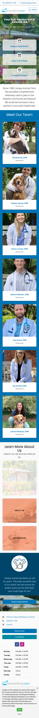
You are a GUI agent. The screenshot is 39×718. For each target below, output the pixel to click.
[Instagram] (22, 644)
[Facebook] (17, 644)
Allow (20, 710)
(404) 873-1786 (19, 34)
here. (13, 706)
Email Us (9, 624)
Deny (19, 714)
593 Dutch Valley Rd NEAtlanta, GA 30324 (20, 617)
